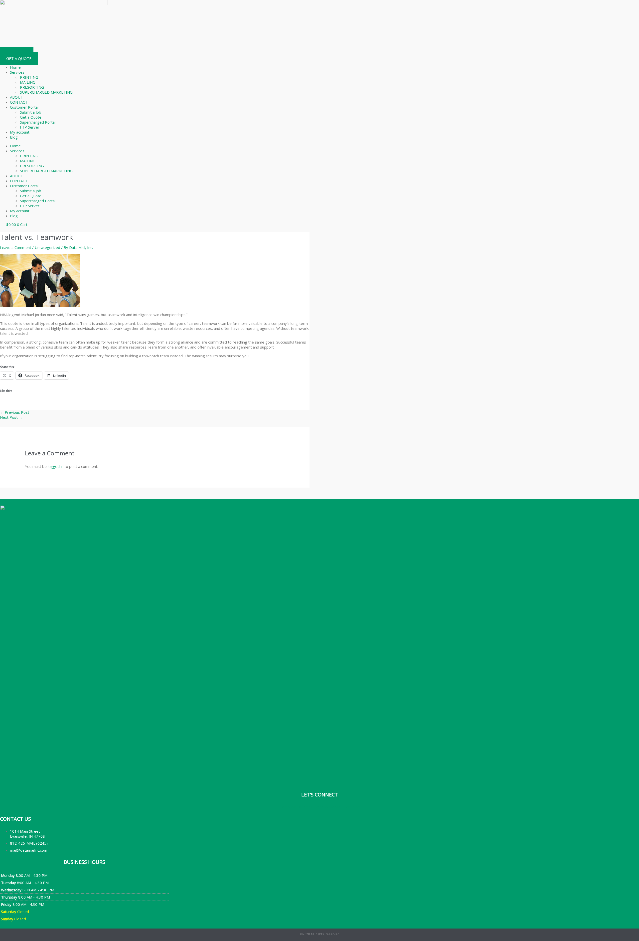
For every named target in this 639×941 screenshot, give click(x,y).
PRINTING (29, 77)
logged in (55, 466)
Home (15, 67)
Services (17, 72)
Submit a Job (30, 112)
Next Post (11, 417)
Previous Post (14, 412)
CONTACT (18, 102)
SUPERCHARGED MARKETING (46, 92)
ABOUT (16, 97)
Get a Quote (30, 117)
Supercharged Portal (37, 122)
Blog (14, 137)
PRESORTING (32, 87)
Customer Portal (24, 107)
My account (19, 132)
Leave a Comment (15, 247)
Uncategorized (47, 247)
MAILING (27, 82)
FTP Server (29, 127)
